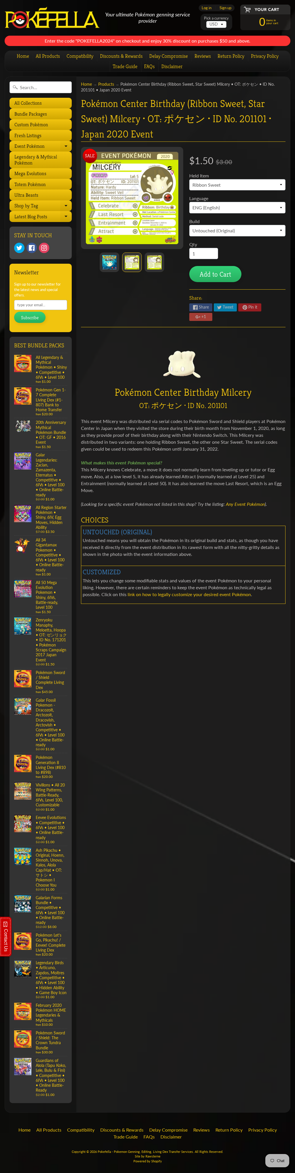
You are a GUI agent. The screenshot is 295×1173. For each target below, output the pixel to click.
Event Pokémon (42, 147)
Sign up (225, 8)
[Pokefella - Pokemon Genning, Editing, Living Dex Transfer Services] (52, 18)
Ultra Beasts (26, 195)
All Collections (28, 103)
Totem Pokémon (30, 184)
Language (198, 198)
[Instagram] (44, 248)
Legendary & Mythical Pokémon (35, 160)
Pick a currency (216, 18)
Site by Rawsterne (147, 1156)
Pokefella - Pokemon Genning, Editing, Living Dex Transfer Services (145, 1151)
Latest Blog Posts (42, 217)
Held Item (199, 175)
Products (106, 84)
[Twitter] (19, 248)
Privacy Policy (265, 56)
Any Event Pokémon (245, 504)
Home (23, 56)
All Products (48, 56)
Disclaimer (172, 66)
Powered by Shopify (147, 1161)
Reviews (202, 56)
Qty (193, 244)
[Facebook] (32, 248)
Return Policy (231, 56)
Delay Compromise (168, 56)
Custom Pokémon (31, 124)
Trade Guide (125, 66)
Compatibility (80, 56)
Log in (206, 8)
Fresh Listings (27, 135)
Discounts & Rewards (121, 56)
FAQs (149, 66)
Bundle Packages (30, 114)
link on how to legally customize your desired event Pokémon (189, 594)
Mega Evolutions (30, 173)
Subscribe (30, 318)
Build (194, 221)
